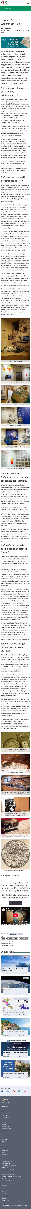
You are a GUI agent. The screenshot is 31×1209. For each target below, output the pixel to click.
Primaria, (10, 941)
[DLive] (2, 3)
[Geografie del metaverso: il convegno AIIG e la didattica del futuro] (15, 1069)
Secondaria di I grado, (7, 943)
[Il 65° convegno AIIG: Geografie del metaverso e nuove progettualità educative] (15, 1048)
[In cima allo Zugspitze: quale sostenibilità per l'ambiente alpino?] (15, 964)
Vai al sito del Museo (15, 902)
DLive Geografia (7, 8)
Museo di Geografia (8, 57)
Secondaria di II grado (7, 945)
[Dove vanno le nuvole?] (15, 985)
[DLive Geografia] (6, 4)
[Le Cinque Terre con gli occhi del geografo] (15, 1027)
